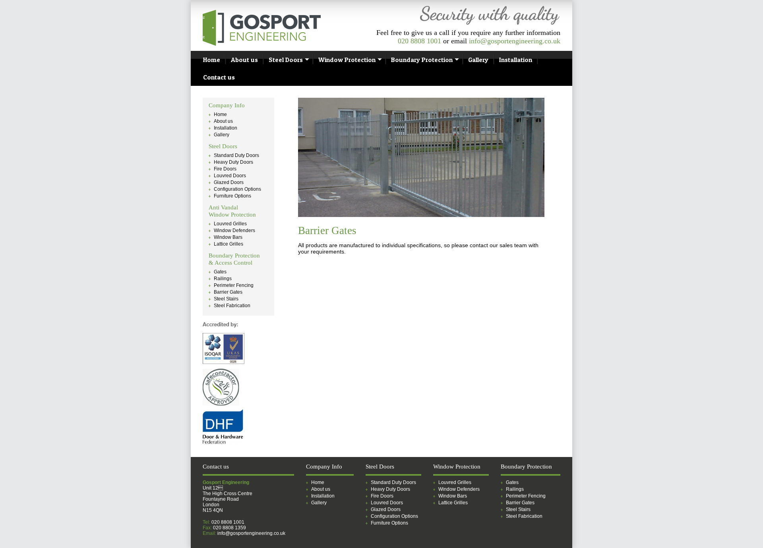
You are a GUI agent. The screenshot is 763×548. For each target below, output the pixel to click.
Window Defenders (234, 230)
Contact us (219, 77)
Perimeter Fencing (234, 285)
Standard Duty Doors (236, 155)
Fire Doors (225, 169)
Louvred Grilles (230, 224)
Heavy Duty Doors (233, 162)
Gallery (478, 60)
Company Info (227, 105)
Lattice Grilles (228, 244)
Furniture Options (232, 196)
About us (244, 60)
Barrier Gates (228, 292)
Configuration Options (237, 189)
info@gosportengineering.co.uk (514, 41)
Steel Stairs (226, 299)
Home (211, 60)
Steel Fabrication (232, 305)
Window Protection (347, 60)
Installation (515, 60)
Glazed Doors (229, 182)
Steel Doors (286, 60)
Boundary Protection (422, 60)
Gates (220, 272)
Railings (223, 278)
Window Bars (228, 237)
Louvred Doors (230, 175)
